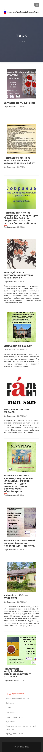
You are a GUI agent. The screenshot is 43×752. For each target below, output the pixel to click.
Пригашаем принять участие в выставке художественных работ (19, 160)
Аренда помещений (14, 734)
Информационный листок (17, 698)
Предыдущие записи (14, 694)
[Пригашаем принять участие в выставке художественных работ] (21, 139)
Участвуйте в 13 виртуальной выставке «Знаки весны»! (19, 275)
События (10, 703)
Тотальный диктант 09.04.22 (16, 410)
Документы (11, 722)
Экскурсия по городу (18, 345)
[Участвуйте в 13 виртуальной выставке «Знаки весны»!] (21, 254)
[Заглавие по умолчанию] (21, 84)
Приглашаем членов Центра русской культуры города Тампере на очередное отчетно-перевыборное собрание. (21, 218)
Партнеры (10, 712)
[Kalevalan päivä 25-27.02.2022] (21, 577)
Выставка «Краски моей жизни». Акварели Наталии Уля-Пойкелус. (19, 543)
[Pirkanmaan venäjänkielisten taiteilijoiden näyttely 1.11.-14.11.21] (21, 650)
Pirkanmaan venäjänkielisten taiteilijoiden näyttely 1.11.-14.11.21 (17, 672)
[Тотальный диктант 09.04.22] (21, 391)
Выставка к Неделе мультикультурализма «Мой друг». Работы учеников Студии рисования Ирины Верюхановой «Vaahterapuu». (18, 483)
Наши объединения (14, 717)
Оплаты (9, 708)
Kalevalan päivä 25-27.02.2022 (16, 596)
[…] (33, 626)
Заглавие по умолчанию (19, 102)
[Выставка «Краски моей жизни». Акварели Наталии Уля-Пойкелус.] (21, 522)
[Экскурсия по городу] (21, 327)
